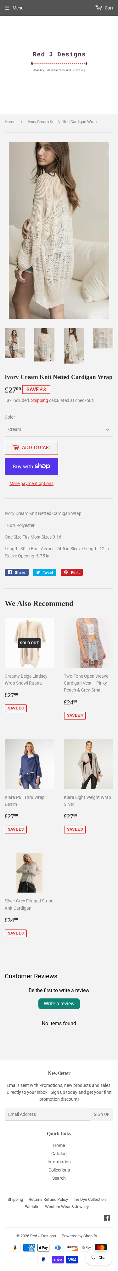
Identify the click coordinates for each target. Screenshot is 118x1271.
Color (10, 417)
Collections (59, 1169)
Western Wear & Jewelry (67, 1206)
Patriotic (32, 1206)
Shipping (39, 400)
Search (59, 1178)
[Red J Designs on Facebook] (107, 1218)
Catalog (59, 1153)
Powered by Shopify (79, 1236)
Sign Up (101, 1114)
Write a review (59, 1004)
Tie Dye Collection (90, 1199)
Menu (18, 7)
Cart (108, 7)
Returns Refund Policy (48, 1199)
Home (10, 121)
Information (59, 1161)
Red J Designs (43, 1236)
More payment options (31, 483)
